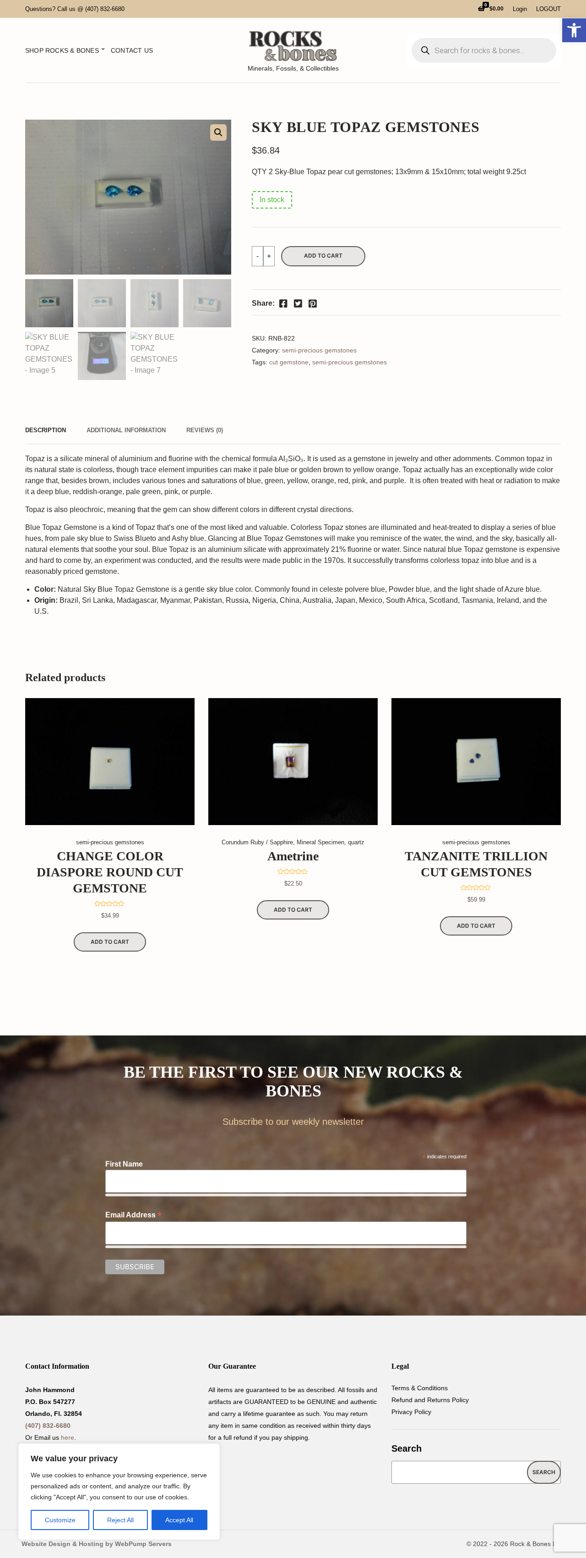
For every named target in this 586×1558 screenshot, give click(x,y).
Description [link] (45, 430)
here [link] (67, 1437)
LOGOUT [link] (548, 9)
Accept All (179, 1520)
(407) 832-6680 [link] (48, 1425)
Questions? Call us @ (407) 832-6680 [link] (75, 9)
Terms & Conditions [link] (419, 1388)
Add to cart (323, 255)
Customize (60, 1520)
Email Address (133, 1215)
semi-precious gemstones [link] (319, 350)
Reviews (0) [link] (204, 430)
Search (406, 1448)
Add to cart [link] (110, 941)
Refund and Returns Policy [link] (430, 1400)
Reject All (120, 1520)
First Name (124, 1164)
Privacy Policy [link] (411, 1411)
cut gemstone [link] (289, 362)
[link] (574, 30)
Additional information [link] (126, 430)
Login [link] (520, 9)
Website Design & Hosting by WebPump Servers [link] (97, 1543)
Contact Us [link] (132, 50)
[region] (119, 1491)
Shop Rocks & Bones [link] (62, 50)
